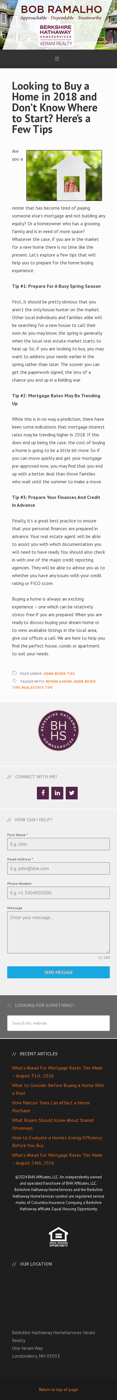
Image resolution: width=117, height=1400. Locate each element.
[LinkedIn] (57, 793)
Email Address (20, 859)
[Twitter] (72, 793)
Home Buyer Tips (59, 673)
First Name (17, 834)
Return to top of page (58, 1389)
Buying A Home (59, 681)
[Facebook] (43, 793)
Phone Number (19, 883)
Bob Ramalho (58, 25)
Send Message (58, 972)
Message (14, 908)
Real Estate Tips (37, 687)
